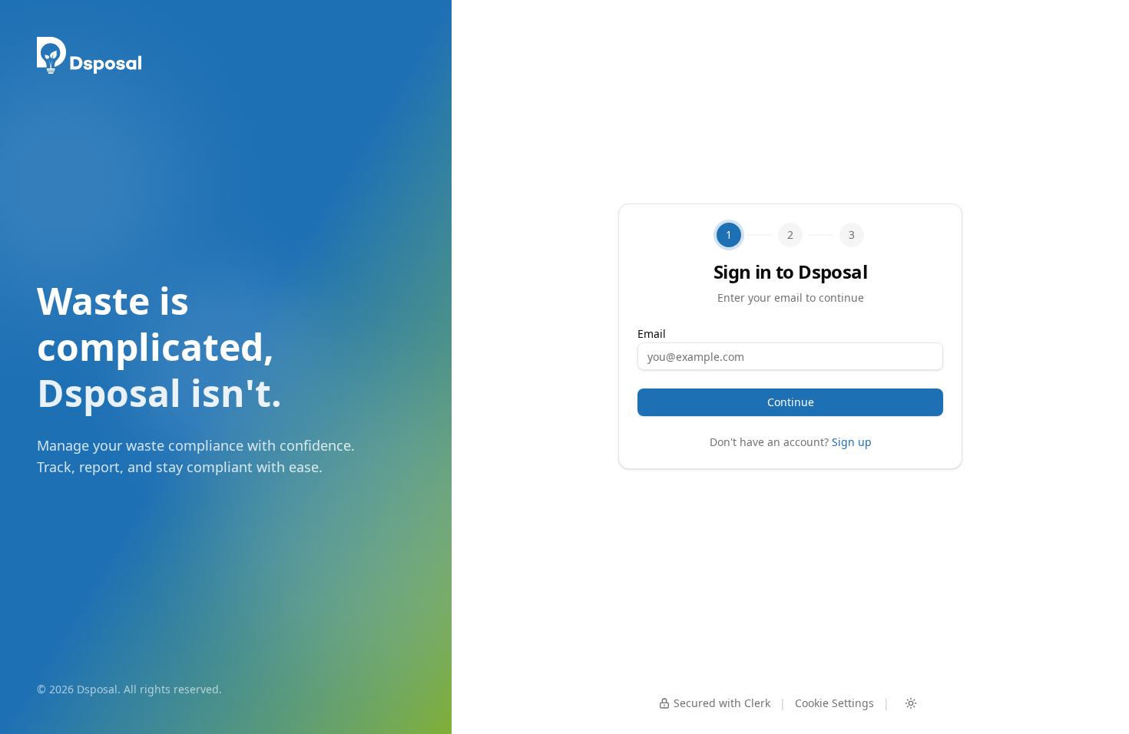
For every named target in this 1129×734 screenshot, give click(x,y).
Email (651, 333)
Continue (790, 402)
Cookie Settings (834, 703)
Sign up (852, 442)
